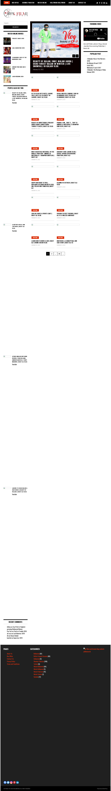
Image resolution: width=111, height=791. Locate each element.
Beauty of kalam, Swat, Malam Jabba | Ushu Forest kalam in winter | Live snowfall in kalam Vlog (53, 64)
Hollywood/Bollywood (57, 3)
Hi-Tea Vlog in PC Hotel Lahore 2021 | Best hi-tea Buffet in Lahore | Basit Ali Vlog (42, 95)
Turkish (36, 664)
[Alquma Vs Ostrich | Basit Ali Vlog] (68, 173)
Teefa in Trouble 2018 (20, 631)
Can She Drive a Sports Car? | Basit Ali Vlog (41, 214)
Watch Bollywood (39, 666)
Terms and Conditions (13, 664)
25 (59, 254)
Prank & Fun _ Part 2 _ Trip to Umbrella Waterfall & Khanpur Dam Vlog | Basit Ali (68, 124)
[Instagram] (11, 782)
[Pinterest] (14, 782)
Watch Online (42, 3)
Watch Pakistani (38, 672)
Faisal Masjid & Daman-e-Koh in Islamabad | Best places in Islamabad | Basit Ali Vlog (67, 95)
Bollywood (36, 654)
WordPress (105, 788)
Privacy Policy (11, 661)
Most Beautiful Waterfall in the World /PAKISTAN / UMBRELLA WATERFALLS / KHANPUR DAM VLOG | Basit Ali (42, 154)
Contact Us (82, 3)
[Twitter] (8, 782)
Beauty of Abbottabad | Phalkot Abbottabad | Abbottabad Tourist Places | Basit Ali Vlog (42, 124)
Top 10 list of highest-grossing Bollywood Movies (16, 628)
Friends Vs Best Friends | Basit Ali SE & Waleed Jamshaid (67, 214)
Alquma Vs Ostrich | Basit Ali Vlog (67, 184)
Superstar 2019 (17, 638)
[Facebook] (5, 782)
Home (6, 3)
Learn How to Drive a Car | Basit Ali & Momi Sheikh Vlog (42, 242)
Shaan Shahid (14, 636)
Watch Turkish (38, 674)
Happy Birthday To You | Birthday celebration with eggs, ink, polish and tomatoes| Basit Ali (42, 185)
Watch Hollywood (39, 669)
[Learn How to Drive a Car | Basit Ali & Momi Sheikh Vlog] (42, 231)
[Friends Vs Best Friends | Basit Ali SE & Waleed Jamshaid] (68, 203)
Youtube (35, 56)
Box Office (15, 3)
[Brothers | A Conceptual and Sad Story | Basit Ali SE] (68, 231)
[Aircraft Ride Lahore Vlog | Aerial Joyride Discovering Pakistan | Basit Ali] (68, 142)
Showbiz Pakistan (28, 3)
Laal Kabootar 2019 (19, 633)
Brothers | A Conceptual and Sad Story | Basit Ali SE (67, 242)
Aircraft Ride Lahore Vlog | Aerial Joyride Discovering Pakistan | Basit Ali (66, 153)
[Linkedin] (17, 782)
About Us (72, 3)
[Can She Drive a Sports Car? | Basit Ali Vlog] (42, 203)
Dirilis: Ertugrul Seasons (40, 656)
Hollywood (37, 659)
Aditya (9, 627)
